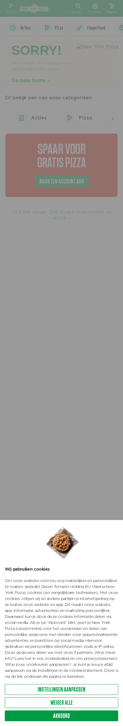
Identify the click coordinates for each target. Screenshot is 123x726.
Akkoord (61, 715)
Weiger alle (61, 702)
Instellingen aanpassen (61, 689)
